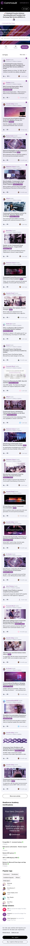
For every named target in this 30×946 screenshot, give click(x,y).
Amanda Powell (10, 293)
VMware (18, 877)
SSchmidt (9, 883)
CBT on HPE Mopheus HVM (10, 857)
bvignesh (9, 913)
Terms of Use (15, 932)
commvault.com (24, 2)
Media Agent (6, 880)
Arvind (8, 59)
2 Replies (5, 844)
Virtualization (15, 874)
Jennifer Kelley (10, 103)
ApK (8, 908)
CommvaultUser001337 (12, 700)
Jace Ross (9, 902)
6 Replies (5, 850)
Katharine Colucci (11, 166)
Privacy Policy (6, 932)
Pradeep (8, 82)
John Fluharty (10, 586)
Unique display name (12, 892)
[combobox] (15, 38)
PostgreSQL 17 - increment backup (12, 842)
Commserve (6, 874)
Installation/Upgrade (8, 877)
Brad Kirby (9, 230)
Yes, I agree (15, 937)
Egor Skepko (10, 897)
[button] (2, 9)
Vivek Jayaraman (11, 918)
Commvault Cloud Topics (8, 23)
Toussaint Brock (10, 366)
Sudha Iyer (9, 323)
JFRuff (8, 198)
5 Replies (5, 866)
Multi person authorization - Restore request (15, 846)
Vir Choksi (9, 554)
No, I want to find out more (15, 942)
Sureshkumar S (11, 888)
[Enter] (1, 38)
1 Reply (4, 859)
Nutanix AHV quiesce (8, 853)
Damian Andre (10, 135)
